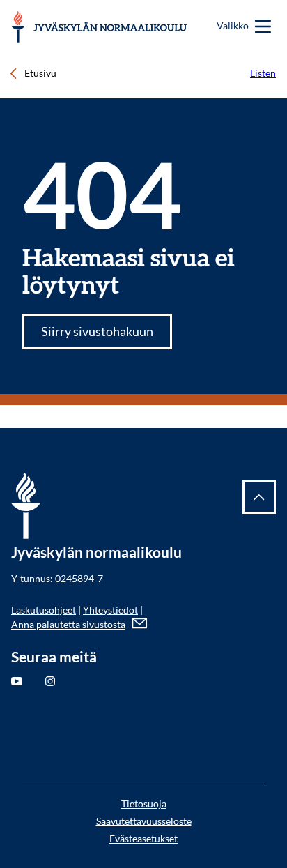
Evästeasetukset (143, 838)
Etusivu (40, 73)
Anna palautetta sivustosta (68, 624)
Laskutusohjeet (43, 610)
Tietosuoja (143, 803)
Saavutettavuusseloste (144, 821)
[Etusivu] (99, 27)
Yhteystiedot (110, 610)
